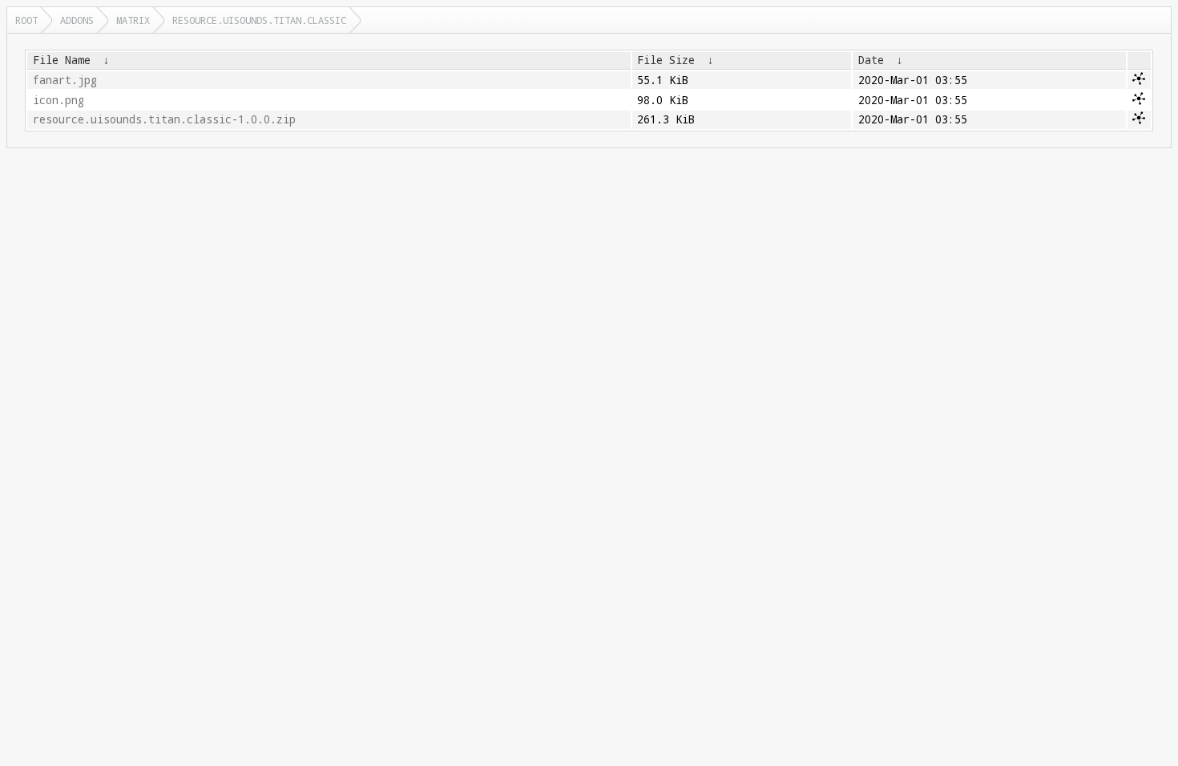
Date (871, 60)
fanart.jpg (65, 80)
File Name (62, 60)
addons (77, 20)
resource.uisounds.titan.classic (259, 20)
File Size (666, 60)
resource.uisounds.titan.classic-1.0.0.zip (164, 119)
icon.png (58, 100)
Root (26, 20)
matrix (133, 20)
